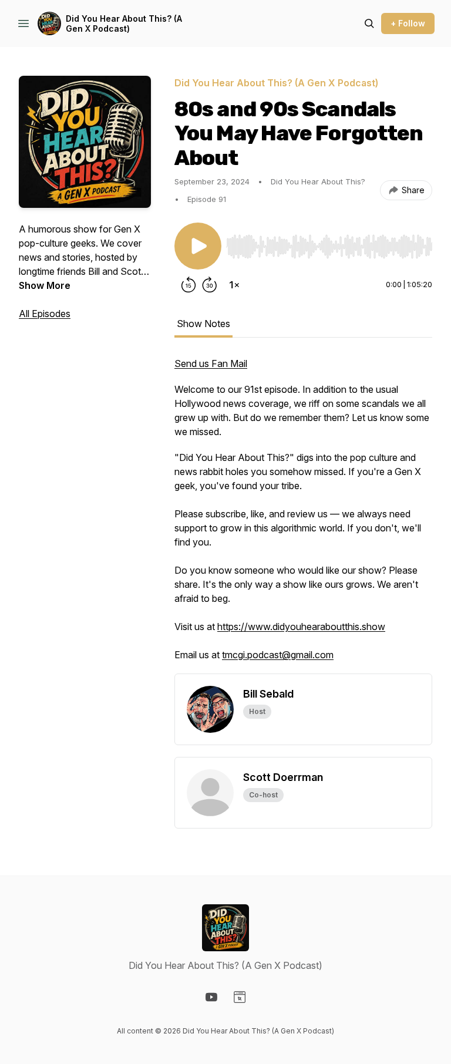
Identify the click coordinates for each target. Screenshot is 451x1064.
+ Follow (408, 23)
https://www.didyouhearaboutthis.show (301, 626)
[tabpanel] (303, 515)
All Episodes (44, 313)
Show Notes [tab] (203, 323)
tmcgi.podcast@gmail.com (278, 655)
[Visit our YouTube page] (211, 997)
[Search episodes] (369, 23)
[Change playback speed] (234, 285)
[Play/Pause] (197, 246)
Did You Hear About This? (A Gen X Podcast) (124, 24)
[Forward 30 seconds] (209, 285)
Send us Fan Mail (210, 363)
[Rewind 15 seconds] (188, 285)
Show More (44, 285)
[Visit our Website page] (239, 997)
